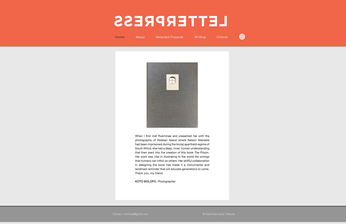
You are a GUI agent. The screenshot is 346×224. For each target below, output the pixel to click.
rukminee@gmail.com (135, 214)
